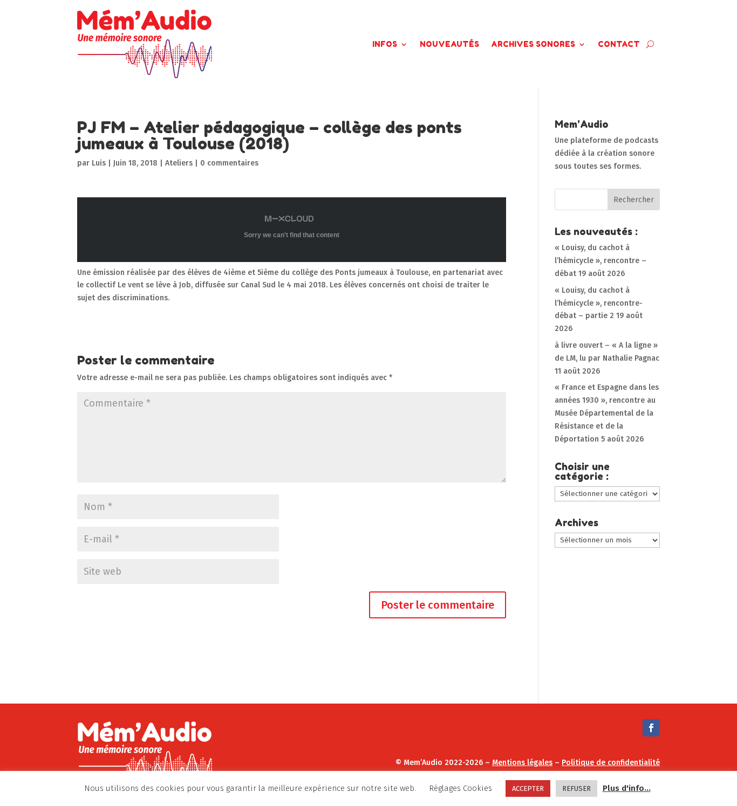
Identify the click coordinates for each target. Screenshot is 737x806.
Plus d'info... (627, 788)
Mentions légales (522, 762)
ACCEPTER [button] (528, 788)
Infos (384, 44)
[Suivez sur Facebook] (651, 727)
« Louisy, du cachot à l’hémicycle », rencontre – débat (600, 260)
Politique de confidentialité (611, 762)
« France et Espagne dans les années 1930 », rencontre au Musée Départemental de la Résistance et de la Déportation (607, 413)
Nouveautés (449, 44)
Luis (99, 163)
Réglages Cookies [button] (460, 788)
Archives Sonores (533, 44)
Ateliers (179, 163)
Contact (619, 44)
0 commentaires (229, 163)
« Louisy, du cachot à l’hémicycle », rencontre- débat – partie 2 (599, 303)
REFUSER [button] (576, 788)
